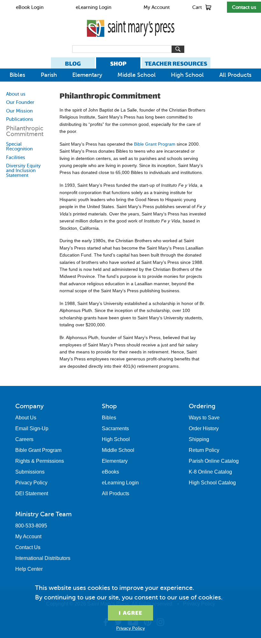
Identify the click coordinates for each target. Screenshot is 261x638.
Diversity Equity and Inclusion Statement (23, 170)
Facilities (15, 157)
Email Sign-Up (31, 428)
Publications (19, 119)
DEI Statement (31, 493)
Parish (49, 74)
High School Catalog (212, 482)
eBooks (110, 472)
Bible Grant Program (154, 144)
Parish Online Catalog (214, 461)
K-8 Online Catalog (210, 472)
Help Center (29, 569)
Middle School (136, 74)
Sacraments (115, 428)
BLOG (73, 64)
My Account (157, 7)
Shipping (199, 439)
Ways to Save (204, 417)
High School (187, 74)
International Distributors (42, 558)
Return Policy (204, 450)
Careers (24, 439)
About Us (25, 417)
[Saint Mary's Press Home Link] (130, 42)
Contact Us (27, 547)
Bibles (17, 74)
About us (15, 94)
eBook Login (30, 7)
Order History (204, 428)
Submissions (30, 472)
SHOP (118, 64)
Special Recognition (19, 146)
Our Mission (19, 111)
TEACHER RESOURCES (176, 64)
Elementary (87, 74)
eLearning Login (93, 7)
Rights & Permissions (39, 461)
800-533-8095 (31, 525)
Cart (197, 7)
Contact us (244, 7)
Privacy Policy (31, 482)
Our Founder (20, 102)
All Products (235, 74)
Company (29, 406)
